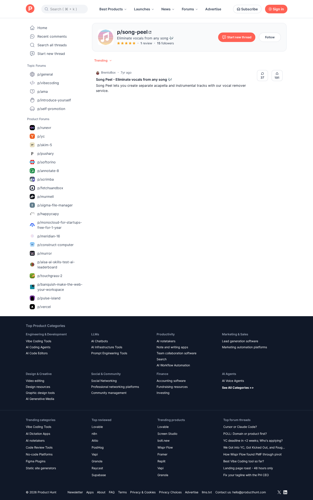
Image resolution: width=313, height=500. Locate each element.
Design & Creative (39, 374)
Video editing (35, 380)
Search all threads (52, 45)
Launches (142, 9)
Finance (162, 374)
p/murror (44, 253)
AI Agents (229, 374)
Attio (95, 440)
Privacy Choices (170, 492)
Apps (90, 492)
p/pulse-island (48, 298)
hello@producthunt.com (249, 492)
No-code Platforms (39, 454)
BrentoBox (108, 72)
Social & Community (106, 374)
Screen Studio (167, 433)
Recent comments (52, 36)
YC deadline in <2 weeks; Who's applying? (253, 440)
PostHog (98, 447)
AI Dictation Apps (38, 433)
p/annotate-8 (48, 171)
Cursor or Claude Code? (240, 427)
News (166, 9)
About (101, 492)
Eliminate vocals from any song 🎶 (145, 38)
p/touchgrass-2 (49, 276)
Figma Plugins (35, 461)
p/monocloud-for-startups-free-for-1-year (59, 225)
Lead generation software (240, 341)
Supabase (99, 475)
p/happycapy (48, 214)
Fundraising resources (172, 387)
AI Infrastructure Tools (106, 347)
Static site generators (41, 468)
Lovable (97, 427)
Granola (97, 461)
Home (42, 28)
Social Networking (104, 380)
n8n (94, 433)
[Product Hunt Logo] (30, 9)
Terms (122, 492)
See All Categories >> (238, 387)
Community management (108, 393)
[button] (103, 60)
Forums (188, 9)
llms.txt (207, 492)
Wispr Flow (165, 447)
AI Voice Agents (233, 380)
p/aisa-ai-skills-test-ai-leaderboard (56, 264)
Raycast (97, 468)
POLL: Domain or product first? (245, 433)
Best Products (111, 9)
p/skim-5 (44, 145)
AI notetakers (166, 341)
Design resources (38, 387)
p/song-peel (132, 32)
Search (162, 359)
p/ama (42, 91)
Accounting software (171, 380)
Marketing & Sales (235, 334)
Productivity (166, 334)
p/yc (41, 136)
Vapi (95, 454)
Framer (162, 454)
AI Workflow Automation (173, 365)
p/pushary (45, 153)
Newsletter (75, 492)
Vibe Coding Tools (38, 341)
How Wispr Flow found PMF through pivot (252, 454)
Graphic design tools (40, 393)
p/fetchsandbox (50, 188)
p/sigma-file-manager (55, 205)
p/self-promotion (51, 109)
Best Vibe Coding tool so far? (243, 461)
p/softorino (46, 162)
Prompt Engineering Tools (109, 353)
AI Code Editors (37, 353)
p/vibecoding (48, 83)
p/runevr (44, 127)
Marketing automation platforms (244, 347)
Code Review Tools (39, 447)
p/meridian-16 (48, 236)
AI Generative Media (40, 399)
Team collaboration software (176, 353)
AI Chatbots (99, 341)
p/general (45, 74)
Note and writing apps (172, 347)
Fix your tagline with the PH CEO (246, 475)
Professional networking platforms (115, 387)
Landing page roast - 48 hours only (248, 468)
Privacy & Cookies (143, 492)
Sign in (278, 9)
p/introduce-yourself (54, 100)
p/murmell (45, 196)
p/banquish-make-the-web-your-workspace (59, 287)
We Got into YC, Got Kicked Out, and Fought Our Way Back (254, 448)
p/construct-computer (55, 245)
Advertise (213, 9)
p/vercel (44, 307)
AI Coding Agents (38, 347)
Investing (163, 393)
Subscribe (249, 9)
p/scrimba (45, 179)
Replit (161, 461)
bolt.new (163, 440)
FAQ (112, 492)
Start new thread (51, 53)
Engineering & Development (46, 334)
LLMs (95, 334)
